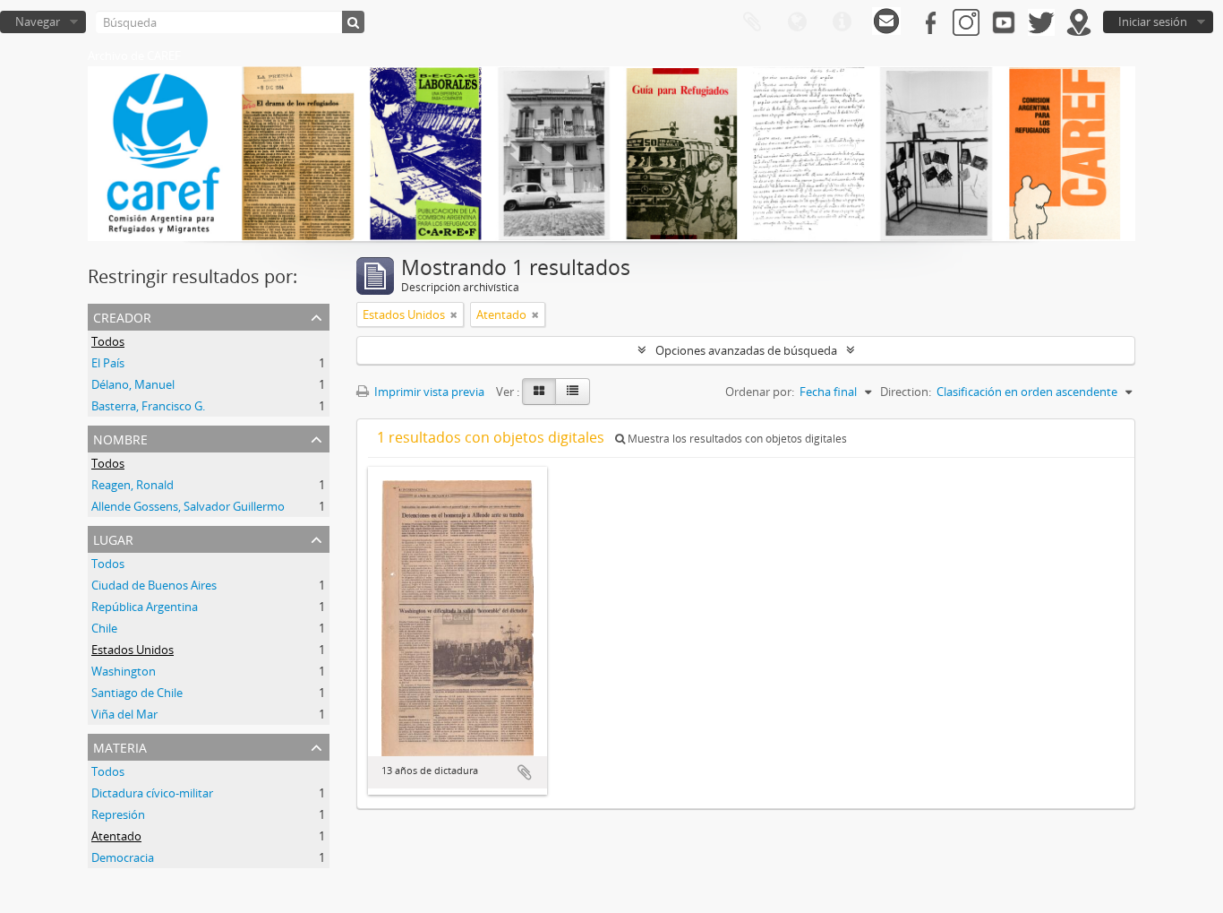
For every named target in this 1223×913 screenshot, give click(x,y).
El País (107, 363)
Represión (118, 814)
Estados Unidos (132, 650)
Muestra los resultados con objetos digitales (736, 438)
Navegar (37, 21)
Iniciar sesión (1152, 21)
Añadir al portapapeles (525, 772)
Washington (123, 671)
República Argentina (144, 607)
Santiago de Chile (137, 693)
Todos (107, 341)
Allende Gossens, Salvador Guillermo (188, 506)
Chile (104, 628)
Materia (120, 746)
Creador (122, 316)
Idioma (796, 22)
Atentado (116, 836)
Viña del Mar (124, 714)
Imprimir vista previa (428, 391)
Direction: (905, 391)
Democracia (122, 857)
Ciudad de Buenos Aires (154, 585)
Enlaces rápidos (841, 22)
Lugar (113, 538)
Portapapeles (752, 22)
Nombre (120, 438)
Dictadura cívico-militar (152, 793)
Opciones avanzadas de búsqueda (746, 350)
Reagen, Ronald (132, 485)
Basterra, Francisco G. (148, 406)
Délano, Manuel (133, 384)
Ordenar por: (759, 391)
